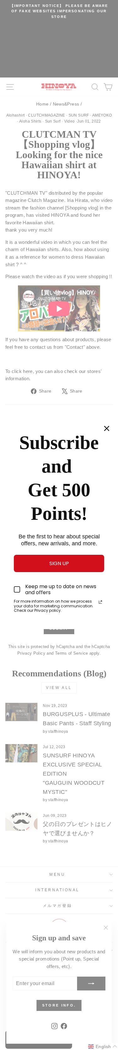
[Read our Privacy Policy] (100, 602)
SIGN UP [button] (59, 563)
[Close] (106, 428)
